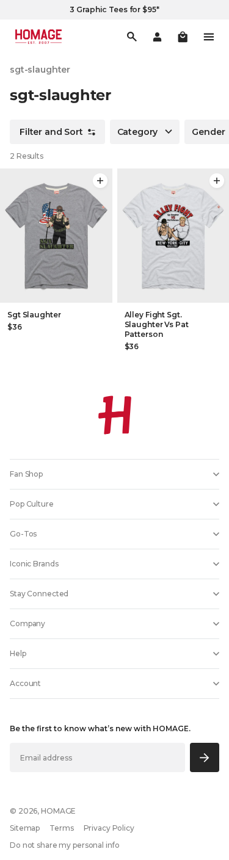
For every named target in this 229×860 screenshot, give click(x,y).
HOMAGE (58, 810)
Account (25, 683)
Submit (205, 757)
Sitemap (25, 828)
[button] (183, 37)
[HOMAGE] (38, 37)
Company (27, 623)
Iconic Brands (34, 563)
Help (18, 653)
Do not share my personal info (65, 845)
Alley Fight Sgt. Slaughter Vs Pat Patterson (157, 324)
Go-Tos (23, 533)
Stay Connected (39, 593)
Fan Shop (26, 474)
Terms (61, 828)
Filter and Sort (51, 131)
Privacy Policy (109, 828)
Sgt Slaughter (33, 314)
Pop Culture (32, 503)
